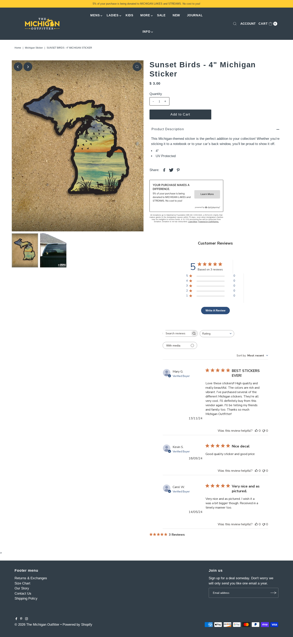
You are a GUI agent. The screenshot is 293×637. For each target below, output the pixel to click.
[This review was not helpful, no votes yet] (263, 431)
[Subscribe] (273, 593)
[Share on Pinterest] (178, 170)
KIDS (129, 15)
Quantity (155, 94)
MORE (145, 15)
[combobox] (217, 333)
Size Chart (22, 583)
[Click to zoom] (137, 66)
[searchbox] (176, 333)
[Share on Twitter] (171, 170)
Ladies (113, 15)
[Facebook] (16, 619)
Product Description (167, 129)
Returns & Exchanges (31, 578)
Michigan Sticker (34, 47)
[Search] (234, 24)
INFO (146, 31)
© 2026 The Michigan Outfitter (37, 624)
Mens (95, 15)
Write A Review (215, 310)
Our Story (22, 588)
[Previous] (18, 66)
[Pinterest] (21, 619)
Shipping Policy (26, 598)
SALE (161, 15)
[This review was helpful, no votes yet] (256, 431)
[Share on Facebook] (164, 170)
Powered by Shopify (77, 624)
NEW (176, 15)
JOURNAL (195, 15)
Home (18, 47)
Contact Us (23, 593)
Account (248, 23)
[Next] (28, 66)
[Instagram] (26, 619)
